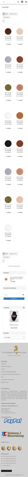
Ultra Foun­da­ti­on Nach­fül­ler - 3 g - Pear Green (8, 94)
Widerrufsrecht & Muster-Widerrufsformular (10, 374)
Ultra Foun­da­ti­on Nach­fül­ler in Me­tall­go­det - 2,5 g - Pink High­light (19, 206)
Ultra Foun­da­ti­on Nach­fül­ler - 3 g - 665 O (8, 38)
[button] (3, 14)
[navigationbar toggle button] (26, 2)
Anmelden (14, 298)
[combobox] (13, 14)
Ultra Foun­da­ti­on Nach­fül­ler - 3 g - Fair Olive (19, 38)
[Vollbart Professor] (14, 316)
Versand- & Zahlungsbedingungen (8, 371)
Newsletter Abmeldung (6, 366)
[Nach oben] (23, 474)
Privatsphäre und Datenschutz (7, 379)
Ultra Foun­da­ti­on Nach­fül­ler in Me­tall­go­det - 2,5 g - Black (8, 150)
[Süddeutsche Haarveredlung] (3, 2)
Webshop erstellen (9, 475)
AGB (2, 377)
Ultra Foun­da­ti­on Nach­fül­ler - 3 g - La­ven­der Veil (8, 66)
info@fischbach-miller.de (9, 412)
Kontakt (3, 369)
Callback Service (4, 382)
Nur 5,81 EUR (14, 328)
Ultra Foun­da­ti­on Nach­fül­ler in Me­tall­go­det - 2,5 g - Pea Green (8, 206)
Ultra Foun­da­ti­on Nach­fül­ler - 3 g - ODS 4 (19, 66)
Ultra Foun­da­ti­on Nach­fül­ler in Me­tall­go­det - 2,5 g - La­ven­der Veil (8, 178)
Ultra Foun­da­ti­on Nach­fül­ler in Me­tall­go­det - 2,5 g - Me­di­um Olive (19, 178)
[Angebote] (23, 308)
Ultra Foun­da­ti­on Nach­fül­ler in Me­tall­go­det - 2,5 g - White (8, 235)
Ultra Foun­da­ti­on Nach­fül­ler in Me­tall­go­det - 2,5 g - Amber (19, 122)
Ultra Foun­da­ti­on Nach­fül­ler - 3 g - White (8, 122)
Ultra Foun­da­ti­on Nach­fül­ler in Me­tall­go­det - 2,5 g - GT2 (19, 150)
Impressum (3, 363)
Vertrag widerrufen (6, 470)
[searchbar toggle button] (18, 2)
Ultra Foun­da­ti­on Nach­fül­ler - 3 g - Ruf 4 (19, 94)
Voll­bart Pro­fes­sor (14, 325)
